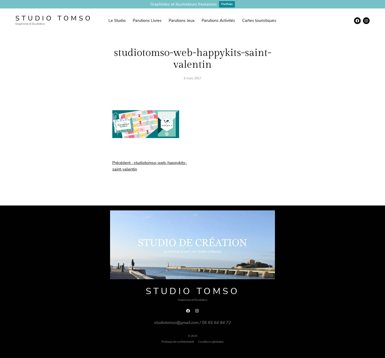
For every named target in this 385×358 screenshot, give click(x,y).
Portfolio (227, 4)
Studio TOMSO (53, 18)
